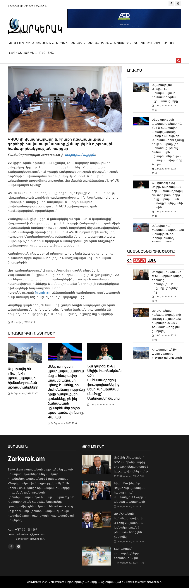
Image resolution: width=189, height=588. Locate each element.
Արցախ (62, 43)
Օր (129, 260)
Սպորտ (170, 43)
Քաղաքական (99, 43)
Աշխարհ (122, 43)
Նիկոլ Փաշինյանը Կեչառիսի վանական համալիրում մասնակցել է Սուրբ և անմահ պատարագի (130, 492)
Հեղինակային (21, 53)
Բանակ (77, 43)
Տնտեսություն (147, 43)
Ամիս (151, 260)
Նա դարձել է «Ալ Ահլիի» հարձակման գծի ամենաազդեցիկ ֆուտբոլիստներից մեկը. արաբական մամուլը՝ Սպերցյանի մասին (167, 195)
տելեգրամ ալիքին (79, 155)
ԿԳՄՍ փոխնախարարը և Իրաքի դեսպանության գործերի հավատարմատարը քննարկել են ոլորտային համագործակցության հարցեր (60, 144)
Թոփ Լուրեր (19, 43)
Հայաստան (42, 43)
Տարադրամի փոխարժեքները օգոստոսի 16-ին (126, 553)
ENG (51, 53)
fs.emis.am (43, 292)
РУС (42, 53)
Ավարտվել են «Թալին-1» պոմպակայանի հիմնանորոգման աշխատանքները (23, 378)
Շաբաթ (139, 260)
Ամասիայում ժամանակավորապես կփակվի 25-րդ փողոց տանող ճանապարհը (168, 234)
